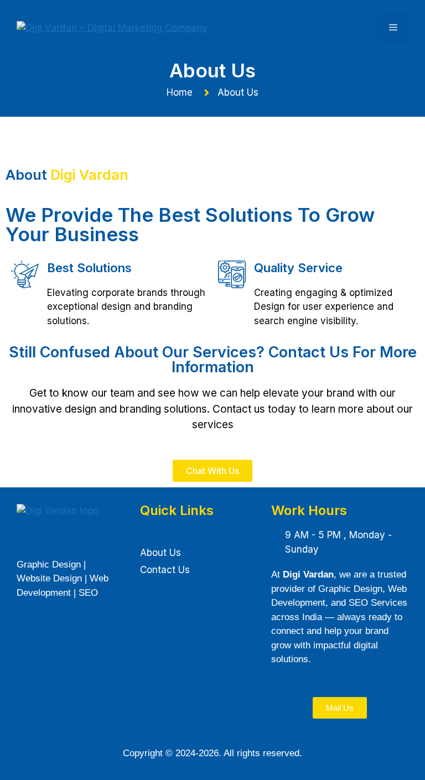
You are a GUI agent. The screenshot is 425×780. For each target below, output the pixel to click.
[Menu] (393, 27)
